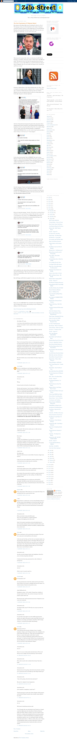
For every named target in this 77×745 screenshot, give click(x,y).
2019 (49, 464)
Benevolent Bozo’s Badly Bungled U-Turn (54, 320)
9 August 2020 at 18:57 (23, 586)
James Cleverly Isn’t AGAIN (54, 318)
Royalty (48, 162)
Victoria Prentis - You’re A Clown (56, 222)
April (51, 456)
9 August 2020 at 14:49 (23, 463)
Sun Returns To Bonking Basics (55, 407)
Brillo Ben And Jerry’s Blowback (56, 355)
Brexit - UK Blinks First (54, 291)
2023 (49, 203)
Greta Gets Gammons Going (54, 311)
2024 (49, 201)
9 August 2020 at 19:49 (23, 611)
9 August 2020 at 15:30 (23, 486)
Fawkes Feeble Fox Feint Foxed (55, 414)
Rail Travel (49, 159)
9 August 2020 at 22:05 (23, 643)
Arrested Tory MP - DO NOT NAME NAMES (55, 438)
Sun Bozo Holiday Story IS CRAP (56, 288)
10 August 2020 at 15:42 (24, 673)
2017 (49, 468)
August (51, 218)
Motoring (49, 147)
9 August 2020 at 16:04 (23, 495)
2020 (49, 209)
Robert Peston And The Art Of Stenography (55, 252)
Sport (48, 166)
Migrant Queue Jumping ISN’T (55, 278)
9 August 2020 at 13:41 (23, 362)
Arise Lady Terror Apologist (55, 448)
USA (48, 172)
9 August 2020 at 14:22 (23, 373)
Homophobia (49, 140)
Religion (16, 313)
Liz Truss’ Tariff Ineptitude (54, 323)
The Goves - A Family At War (55, 329)
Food (48, 135)
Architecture (49, 119)
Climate (48, 123)
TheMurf (19, 576)
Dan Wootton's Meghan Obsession (56, 282)
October (51, 214)
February (51, 460)
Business (48, 121)
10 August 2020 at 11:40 (24, 664)
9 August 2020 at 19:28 (23, 602)
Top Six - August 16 (53, 331)
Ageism (48, 116)
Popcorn (48, 154)
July (51, 450)
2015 (49, 472)
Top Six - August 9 (53, 378)
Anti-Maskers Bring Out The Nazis (56, 226)
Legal (48, 142)
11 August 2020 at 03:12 (24, 697)
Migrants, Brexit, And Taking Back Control (55, 388)
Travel (48, 171)
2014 (49, 474)
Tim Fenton (58, 490)
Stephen (18, 489)
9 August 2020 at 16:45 (23, 528)
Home (29, 731)
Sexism (48, 164)
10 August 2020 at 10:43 (24, 655)
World (48, 174)
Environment (49, 130)
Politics (29, 312)
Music (48, 149)
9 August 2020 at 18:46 (23, 573)
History (48, 138)
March (51, 458)
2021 (49, 207)
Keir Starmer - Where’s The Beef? (56, 325)
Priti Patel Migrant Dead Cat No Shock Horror (55, 346)
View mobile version (29, 733)
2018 (49, 466)
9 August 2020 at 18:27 (23, 562)
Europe (19, 312)
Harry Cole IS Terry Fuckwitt (55, 241)
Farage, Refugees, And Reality (55, 362)
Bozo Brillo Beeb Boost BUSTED (56, 371)
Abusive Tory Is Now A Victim (55, 273)
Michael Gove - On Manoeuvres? (56, 250)
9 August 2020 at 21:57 (23, 623)
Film (48, 133)
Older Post (42, 731)
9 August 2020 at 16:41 (23, 510)
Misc (48, 145)
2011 (49, 480)
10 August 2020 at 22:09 (24, 684)
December (52, 210)
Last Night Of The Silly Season (55, 264)
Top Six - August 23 (53, 280)
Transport (49, 169)
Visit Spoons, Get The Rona (54, 400)
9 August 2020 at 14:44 (23, 447)
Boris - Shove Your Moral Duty (55, 376)
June (51, 452)
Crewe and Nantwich (51, 124)
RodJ (18, 626)
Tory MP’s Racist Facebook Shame (56, 353)
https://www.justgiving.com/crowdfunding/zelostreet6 (25, 309)
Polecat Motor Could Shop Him (55, 396)
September (52, 216)
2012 (49, 478)
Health (48, 136)
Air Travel (49, 118)
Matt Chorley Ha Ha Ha (54, 220)
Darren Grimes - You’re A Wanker (56, 398)
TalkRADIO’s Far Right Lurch (55, 405)
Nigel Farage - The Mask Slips (55, 235)
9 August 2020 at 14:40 (23, 432)
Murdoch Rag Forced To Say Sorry (56, 340)
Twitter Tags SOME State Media (55, 394)
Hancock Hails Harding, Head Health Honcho (55, 313)
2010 (49, 482)
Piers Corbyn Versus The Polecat (55, 224)
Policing (24, 312)
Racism (42, 312)
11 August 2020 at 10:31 (24, 725)
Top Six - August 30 (53, 231)
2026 (49, 197)
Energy (48, 128)
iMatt (18, 532)
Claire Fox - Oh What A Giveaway (56, 412)
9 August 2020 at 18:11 (23, 549)
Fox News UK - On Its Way (54, 233)
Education (49, 126)
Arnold (18, 366)
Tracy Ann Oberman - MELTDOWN (53, 334)
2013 (49, 476)
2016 (49, 470)
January (51, 462)
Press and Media (36, 312)
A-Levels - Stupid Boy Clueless (55, 342)
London (48, 143)
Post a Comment (17, 728)
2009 (49, 484)
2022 (49, 205)
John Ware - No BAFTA (54, 446)
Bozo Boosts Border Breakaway (55, 344)
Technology (49, 167)
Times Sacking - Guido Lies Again (56, 327)
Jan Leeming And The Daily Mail (56, 239)
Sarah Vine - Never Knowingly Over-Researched (55, 267)
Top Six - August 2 (53, 440)
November (52, 212)
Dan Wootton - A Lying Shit (55, 237)
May (51, 454)
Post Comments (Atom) (24, 737)
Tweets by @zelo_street (51, 88)
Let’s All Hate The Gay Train (55, 262)
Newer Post (16, 731)
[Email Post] (30, 311)
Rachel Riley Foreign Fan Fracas (55, 357)
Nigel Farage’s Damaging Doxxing (56, 316)
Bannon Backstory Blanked (54, 289)
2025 (49, 199)
